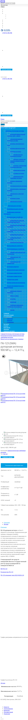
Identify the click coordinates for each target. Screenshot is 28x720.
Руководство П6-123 (7, 572)
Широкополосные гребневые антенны (12, 336)
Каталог (6, 20)
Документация (8, 11)
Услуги (6, 22)
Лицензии (10, 15)
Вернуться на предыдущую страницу (12, 339)
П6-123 (5, 454)
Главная (6, 10)
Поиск (2, 6)
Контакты (7, 23)
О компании (7, 13)
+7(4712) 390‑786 (7, 33)
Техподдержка (8, 709)
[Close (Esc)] (1, 717)
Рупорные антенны (6, 335)
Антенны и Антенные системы (15, 334)
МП (2, 569)
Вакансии (10, 16)
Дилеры (6, 25)
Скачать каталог (9, 27)
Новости (6, 707)
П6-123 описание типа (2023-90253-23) (12, 575)
